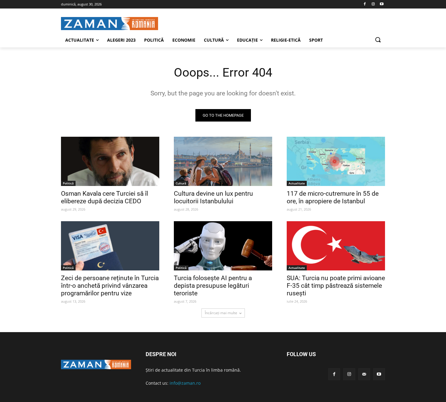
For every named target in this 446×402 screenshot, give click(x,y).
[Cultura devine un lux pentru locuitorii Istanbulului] (223, 161)
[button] (377, 40)
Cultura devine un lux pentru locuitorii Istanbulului (213, 197)
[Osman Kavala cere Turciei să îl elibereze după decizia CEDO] (110, 161)
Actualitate (297, 183)
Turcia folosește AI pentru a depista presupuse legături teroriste (213, 285)
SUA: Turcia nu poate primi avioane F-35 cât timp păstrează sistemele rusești (336, 285)
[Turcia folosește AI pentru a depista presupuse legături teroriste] (223, 245)
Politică (68, 183)
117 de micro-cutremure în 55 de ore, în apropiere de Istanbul (333, 197)
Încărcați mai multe (221, 312)
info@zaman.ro (185, 383)
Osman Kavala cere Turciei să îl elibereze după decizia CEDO (104, 197)
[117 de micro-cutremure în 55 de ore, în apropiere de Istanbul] (336, 161)
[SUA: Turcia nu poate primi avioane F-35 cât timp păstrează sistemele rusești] (336, 245)
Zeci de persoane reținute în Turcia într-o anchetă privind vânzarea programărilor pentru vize (110, 285)
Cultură (181, 183)
